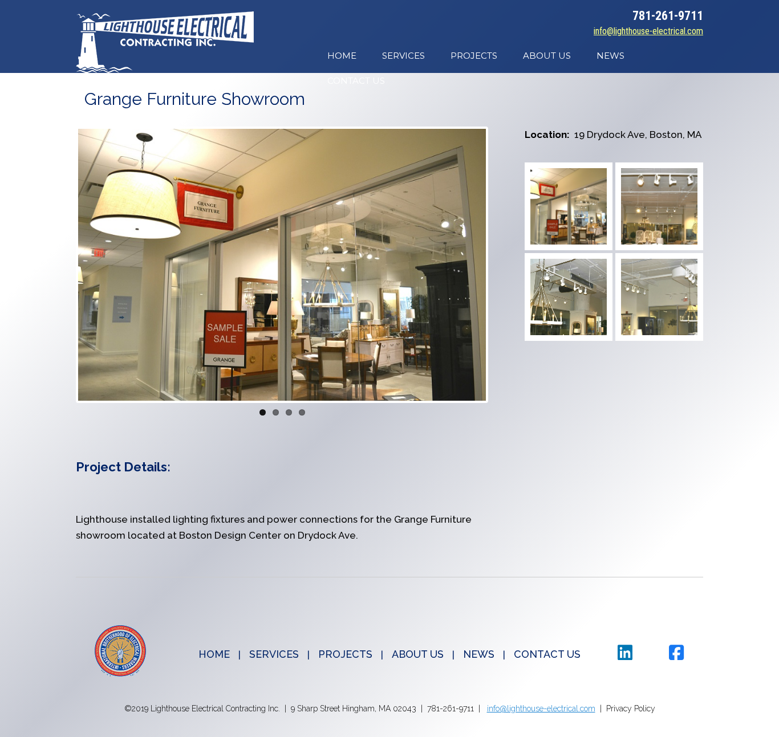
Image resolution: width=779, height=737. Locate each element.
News (610, 55)
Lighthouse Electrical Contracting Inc (165, 42)
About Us (547, 55)
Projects (474, 55)
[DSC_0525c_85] (659, 206)
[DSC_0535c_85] (659, 297)
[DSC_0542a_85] (568, 206)
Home (341, 55)
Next (503, 265)
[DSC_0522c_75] (568, 297)
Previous (61, 265)
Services (403, 55)
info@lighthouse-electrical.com (648, 31)
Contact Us (356, 80)
